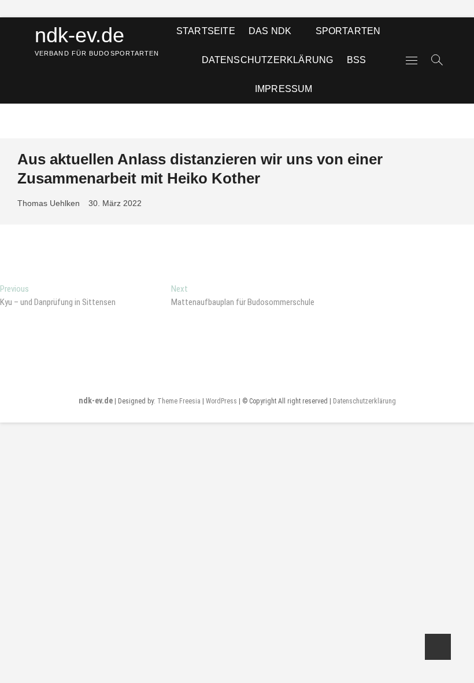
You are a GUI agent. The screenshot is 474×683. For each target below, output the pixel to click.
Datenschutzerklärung (268, 60)
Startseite (205, 31)
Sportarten (348, 31)
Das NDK (270, 31)
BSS (356, 60)
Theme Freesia (179, 401)
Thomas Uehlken (48, 203)
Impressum (284, 89)
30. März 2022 (115, 203)
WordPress (221, 401)
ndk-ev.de (79, 35)
